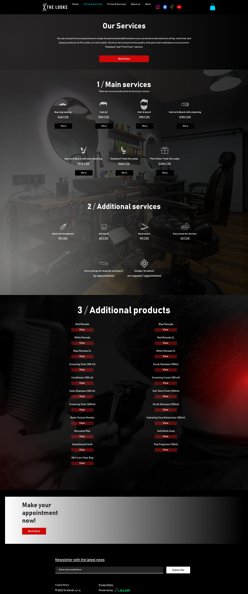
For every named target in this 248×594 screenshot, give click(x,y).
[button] (148, 7)
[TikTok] (172, 7)
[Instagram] (158, 7)
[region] (63, 117)
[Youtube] (179, 7)
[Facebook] (165, 7)
